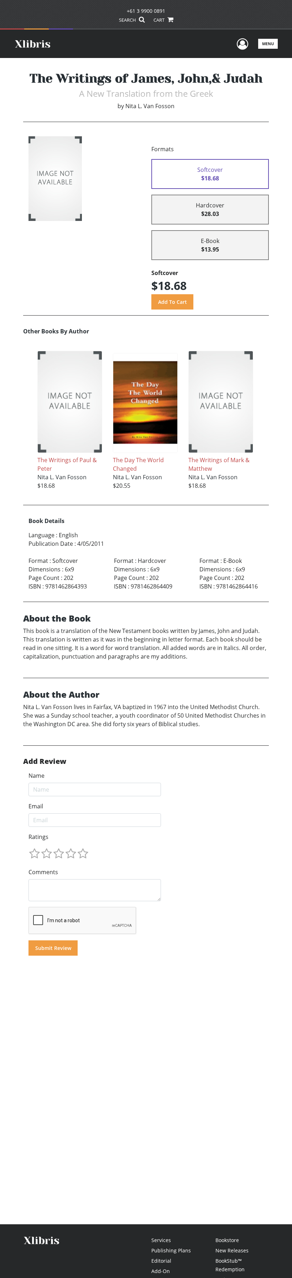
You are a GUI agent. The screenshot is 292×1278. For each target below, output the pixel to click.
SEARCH (128, 20)
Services (161, 1240)
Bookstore (227, 1240)
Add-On (160, 1271)
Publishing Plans (171, 1250)
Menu (268, 43)
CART (159, 20)
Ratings (38, 837)
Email (35, 806)
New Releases (232, 1250)
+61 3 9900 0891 (146, 10)
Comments (43, 872)
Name (36, 776)
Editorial (161, 1260)
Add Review (44, 761)
